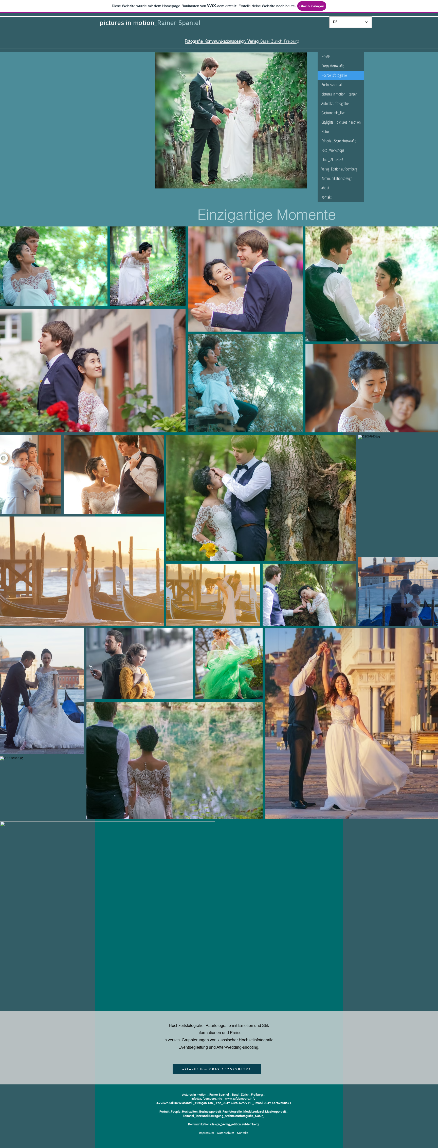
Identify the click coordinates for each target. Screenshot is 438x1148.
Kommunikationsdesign (336, 178)
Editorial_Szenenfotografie (338, 141)
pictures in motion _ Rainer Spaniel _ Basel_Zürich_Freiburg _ (223, 1094)
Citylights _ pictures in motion (341, 122)
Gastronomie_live (332, 113)
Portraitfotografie (332, 66)
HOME (325, 56)
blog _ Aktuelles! (332, 159)
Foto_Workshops (332, 150)
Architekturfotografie (335, 103)
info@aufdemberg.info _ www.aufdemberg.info (223, 1098)
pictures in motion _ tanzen (339, 94)
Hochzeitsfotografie (334, 75)
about (325, 187)
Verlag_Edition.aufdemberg (339, 169)
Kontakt (326, 197)
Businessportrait (332, 84)
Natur (325, 131)
